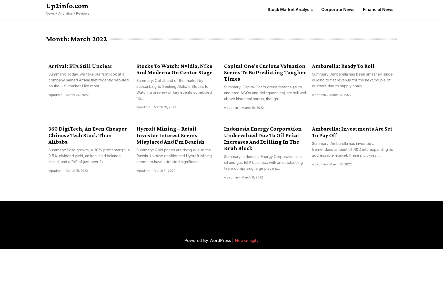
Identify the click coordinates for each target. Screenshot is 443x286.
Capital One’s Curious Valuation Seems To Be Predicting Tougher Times (265, 72)
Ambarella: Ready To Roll (343, 66)
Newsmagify (247, 240)
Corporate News (338, 9)
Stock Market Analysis (290, 9)
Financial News (378, 9)
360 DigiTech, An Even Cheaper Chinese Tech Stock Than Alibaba (87, 135)
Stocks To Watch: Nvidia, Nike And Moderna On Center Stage (174, 69)
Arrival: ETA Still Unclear (80, 66)
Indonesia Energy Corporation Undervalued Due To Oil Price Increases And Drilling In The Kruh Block (263, 138)
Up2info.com (67, 6)
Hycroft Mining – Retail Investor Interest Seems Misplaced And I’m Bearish (170, 135)
